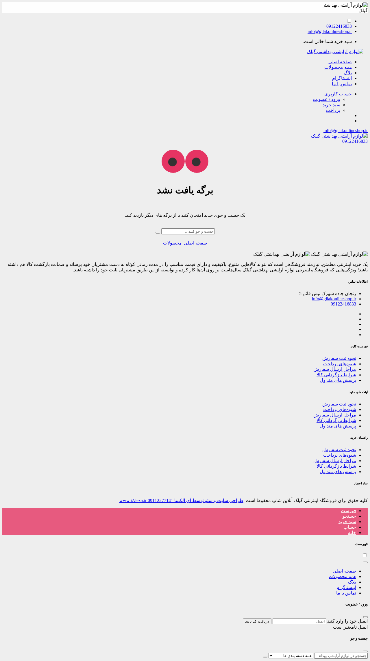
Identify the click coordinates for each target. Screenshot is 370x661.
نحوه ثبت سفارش (339, 358)
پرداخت (333, 110)
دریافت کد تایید (257, 621)
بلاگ (348, 72)
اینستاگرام (342, 78)
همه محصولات (338, 67)
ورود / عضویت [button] (326, 99)
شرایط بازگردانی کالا (336, 374)
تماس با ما (342, 83)
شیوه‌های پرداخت (339, 363)
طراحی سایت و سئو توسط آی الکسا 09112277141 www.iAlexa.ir (181, 500)
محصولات (172, 242)
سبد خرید (331, 104)
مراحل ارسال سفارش (334, 369)
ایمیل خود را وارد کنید (347, 621)
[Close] (365, 562)
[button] (338, 93)
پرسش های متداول (338, 380)
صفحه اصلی (340, 61)
